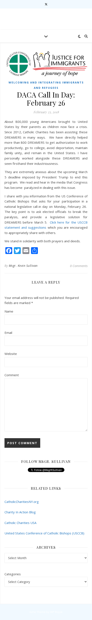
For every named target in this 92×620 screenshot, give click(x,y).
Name (8, 311)
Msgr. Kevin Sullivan (23, 266)
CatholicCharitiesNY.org (21, 501)
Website (10, 354)
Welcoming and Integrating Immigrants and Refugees (46, 85)
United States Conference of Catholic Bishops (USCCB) (44, 533)
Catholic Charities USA (20, 523)
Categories (12, 574)
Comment (11, 375)
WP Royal (56, 612)
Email (8, 332)
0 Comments (79, 266)
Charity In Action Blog (20, 512)
